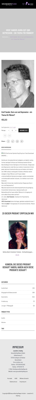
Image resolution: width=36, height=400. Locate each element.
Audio (3, 318)
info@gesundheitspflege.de (20, 369)
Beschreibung (6, 147)
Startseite (5, 37)
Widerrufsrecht (24, 378)
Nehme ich (23, 130)
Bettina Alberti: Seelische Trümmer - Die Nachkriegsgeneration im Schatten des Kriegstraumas (18, 252)
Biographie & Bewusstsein (9, 292)
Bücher (3, 322)
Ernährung (4, 301)
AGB (16, 378)
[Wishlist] (5, 136)
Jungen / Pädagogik (7, 305)
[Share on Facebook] (8, 141)
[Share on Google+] (17, 141)
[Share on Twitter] (12, 141)
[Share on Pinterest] (21, 141)
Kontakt (9, 378)
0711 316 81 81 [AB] (20, 364)
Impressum (23, 381)
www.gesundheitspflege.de (20, 371)
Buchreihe (4, 297)
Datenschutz (13, 381)
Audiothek (4, 288)
